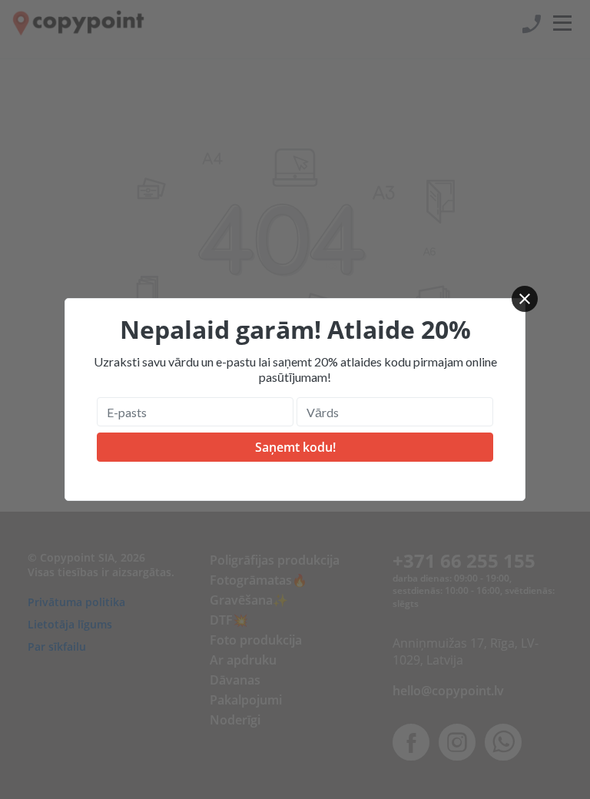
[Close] (525, 299)
